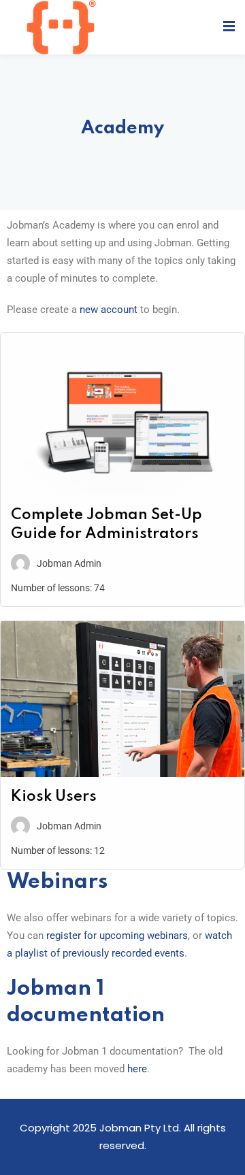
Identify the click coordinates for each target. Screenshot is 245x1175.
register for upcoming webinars (117, 935)
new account (108, 309)
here (137, 1069)
